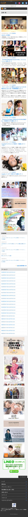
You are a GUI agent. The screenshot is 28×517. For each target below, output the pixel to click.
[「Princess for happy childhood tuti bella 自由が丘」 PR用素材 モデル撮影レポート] (14, 107)
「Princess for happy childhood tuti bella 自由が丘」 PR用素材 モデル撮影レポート (13, 120)
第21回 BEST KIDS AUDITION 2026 (8, 281)
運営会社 (3, 484)
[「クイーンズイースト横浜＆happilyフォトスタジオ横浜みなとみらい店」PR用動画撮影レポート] (14, 76)
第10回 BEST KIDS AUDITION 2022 (8, 313)
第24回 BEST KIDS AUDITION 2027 (8, 272)
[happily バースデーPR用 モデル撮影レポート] (14, 163)
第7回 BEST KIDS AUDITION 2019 (8, 321)
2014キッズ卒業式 (5, 35)
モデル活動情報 (12, 33)
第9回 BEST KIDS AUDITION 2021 (8, 316)
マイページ (4, 495)
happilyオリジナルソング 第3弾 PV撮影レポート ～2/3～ (13, 144)
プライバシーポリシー (6, 487)
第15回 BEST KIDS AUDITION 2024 (8, 298)
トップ (2, 6)
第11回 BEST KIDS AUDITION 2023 (8, 310)
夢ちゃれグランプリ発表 (6, 255)
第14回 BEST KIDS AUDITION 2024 (8, 301)
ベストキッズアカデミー (7, 500)
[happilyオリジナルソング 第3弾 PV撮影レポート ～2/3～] (14, 134)
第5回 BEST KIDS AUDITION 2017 (8, 327)
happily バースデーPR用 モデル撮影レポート (12, 174)
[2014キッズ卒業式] (14, 24)
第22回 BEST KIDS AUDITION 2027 (8, 278)
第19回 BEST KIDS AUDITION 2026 (8, 286)
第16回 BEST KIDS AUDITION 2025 (8, 295)
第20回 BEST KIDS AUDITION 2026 (8, 283)
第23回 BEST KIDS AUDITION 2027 (8, 275)
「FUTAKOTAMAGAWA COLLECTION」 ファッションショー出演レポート (13, 60)
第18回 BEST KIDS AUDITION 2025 (8, 289)
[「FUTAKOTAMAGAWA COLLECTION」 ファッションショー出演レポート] (14, 48)
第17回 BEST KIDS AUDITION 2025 (8, 292)
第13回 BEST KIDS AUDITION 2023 (8, 304)
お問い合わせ (4, 492)
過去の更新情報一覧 (22, 265)
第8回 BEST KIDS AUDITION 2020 (8, 318)
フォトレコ (4, 497)
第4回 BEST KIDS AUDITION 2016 (8, 330)
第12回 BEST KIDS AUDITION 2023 (8, 307)
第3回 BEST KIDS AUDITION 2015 (8, 333)
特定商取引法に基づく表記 (7, 489)
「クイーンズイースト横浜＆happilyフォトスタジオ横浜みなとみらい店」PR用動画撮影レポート (13, 87)
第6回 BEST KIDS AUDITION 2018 (8, 324)
